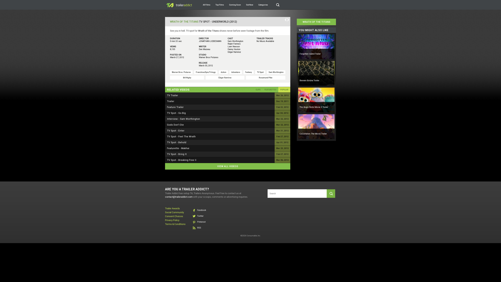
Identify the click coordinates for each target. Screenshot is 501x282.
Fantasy (248, 72)
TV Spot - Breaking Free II (181, 160)
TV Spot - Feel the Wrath (181, 136)
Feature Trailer (175, 107)
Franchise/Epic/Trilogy (206, 72)
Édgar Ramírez (225, 78)
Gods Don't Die (175, 124)
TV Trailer (172, 95)
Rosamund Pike (265, 78)
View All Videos (227, 166)
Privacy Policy (172, 220)
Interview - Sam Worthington (183, 119)
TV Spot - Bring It (177, 154)
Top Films (220, 5)
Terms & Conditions (175, 224)
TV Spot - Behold (176, 142)
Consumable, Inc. (254, 236)
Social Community (174, 212)
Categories (263, 5)
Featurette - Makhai (178, 148)
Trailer (170, 101)
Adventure (235, 72)
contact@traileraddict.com (179, 196)
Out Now (249, 5)
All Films (206, 5)
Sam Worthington (276, 72)
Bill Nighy (187, 78)
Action (223, 72)
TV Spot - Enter (175, 130)
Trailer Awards (172, 208)
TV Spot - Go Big (176, 113)
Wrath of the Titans (184, 21)
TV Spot (260, 72)
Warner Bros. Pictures (181, 72)
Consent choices (174, 216)
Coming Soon (235, 5)
